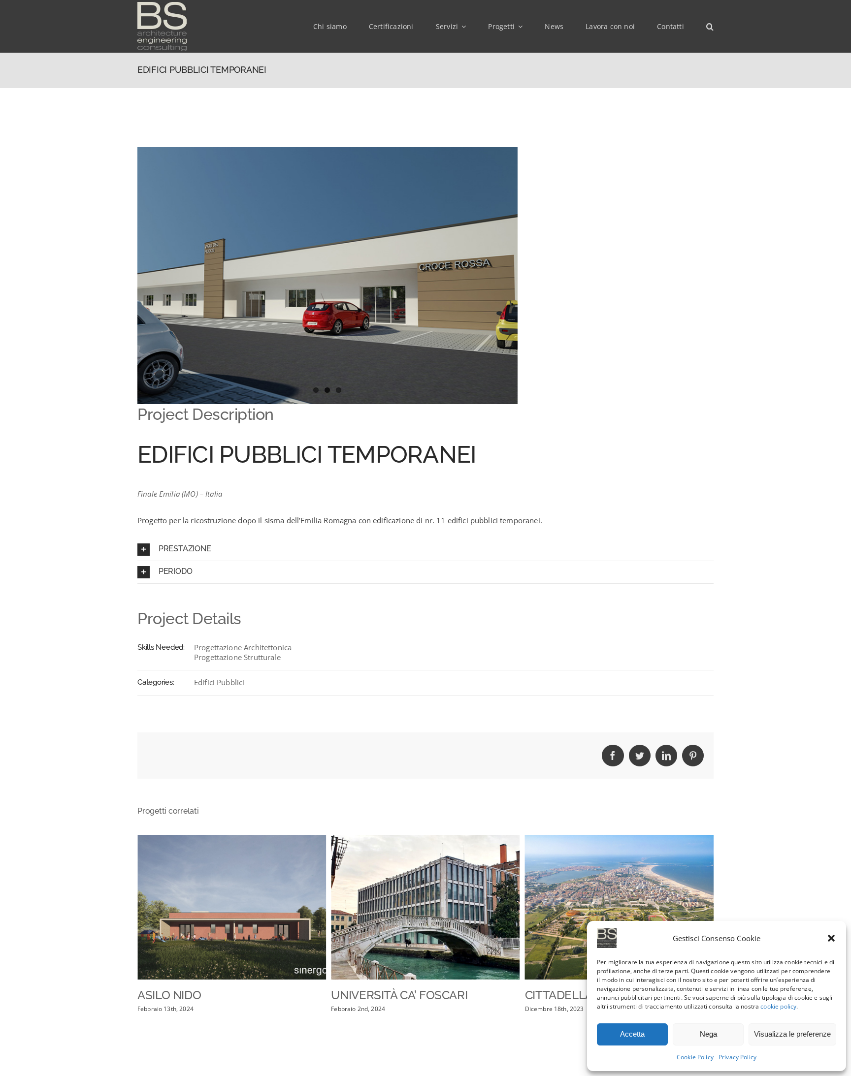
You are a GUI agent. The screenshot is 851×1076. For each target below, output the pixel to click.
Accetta (632, 1034)
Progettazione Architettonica (243, 647)
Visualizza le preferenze (792, 1034)
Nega (708, 1034)
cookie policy (778, 1006)
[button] (831, 938)
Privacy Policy (737, 1057)
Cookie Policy (695, 1057)
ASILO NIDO (169, 995)
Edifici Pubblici (219, 682)
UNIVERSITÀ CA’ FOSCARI (399, 995)
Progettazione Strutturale (237, 657)
